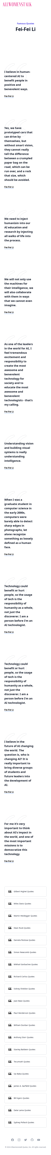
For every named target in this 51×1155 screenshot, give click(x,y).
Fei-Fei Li (9, 96)
